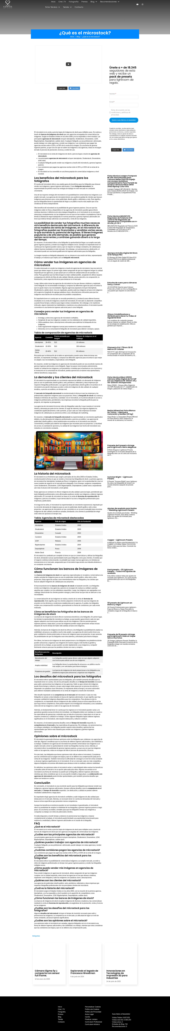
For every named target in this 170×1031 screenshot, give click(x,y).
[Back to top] (164, 1026)
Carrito (87, 1017)
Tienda (66, 7)
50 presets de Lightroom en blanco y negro (119, 604)
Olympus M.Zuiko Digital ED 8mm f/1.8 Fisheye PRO (122, 254)
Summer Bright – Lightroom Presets (120, 478)
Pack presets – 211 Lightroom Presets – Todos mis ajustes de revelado (121, 571)
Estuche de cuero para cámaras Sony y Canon (122, 283)
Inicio (53, 1)
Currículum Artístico (92, 1024)
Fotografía (74, 1)
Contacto (79, 7)
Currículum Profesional (93, 1022)
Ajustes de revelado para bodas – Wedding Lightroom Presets (122, 509)
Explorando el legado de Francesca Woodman (84, 972)
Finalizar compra (91, 1019)
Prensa (84, 1)
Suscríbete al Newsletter (121, 1014)
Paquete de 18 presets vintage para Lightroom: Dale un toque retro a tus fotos (121, 636)
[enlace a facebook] (119, 1010)
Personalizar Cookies (93, 1007)
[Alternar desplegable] (96, 1)
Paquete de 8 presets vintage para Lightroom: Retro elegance (121, 446)
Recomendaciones (108, 1)
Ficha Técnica (51, 7)
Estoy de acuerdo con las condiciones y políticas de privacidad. (120, 112)
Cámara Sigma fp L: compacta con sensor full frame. (47, 973)
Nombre (112, 94)
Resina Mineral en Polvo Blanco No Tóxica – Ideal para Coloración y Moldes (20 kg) (121, 412)
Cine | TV (62, 1)
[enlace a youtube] (137, 4)
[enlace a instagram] (142, 4)
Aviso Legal (89, 1014)
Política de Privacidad (93, 1012)
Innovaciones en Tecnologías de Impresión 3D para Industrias (117, 974)
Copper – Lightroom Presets (120, 540)
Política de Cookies (92, 1009)
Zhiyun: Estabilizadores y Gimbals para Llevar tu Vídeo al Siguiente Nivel (121, 316)
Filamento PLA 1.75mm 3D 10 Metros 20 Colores (120, 348)
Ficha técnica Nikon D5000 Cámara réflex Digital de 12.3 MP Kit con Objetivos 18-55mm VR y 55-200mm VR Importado (121, 380)
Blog (92, 1)
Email (111, 102)
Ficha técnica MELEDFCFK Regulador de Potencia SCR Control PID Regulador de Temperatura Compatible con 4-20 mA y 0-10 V (122, 219)
